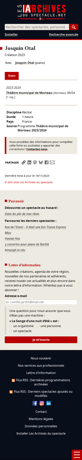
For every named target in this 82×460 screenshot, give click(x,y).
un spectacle (22, 331)
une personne (50, 326)
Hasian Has (12, 238)
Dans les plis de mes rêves (22, 214)
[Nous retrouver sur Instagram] (41, 404)
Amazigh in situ (15, 250)
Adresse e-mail (16, 296)
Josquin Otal (24, 63)
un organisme (23, 326)
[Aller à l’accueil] (42, 19)
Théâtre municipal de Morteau (29, 93)
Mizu (8, 233)
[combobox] (37, 27)
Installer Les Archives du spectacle (41, 433)
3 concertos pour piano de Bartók (27, 244)
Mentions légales (41, 419)
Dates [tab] (11, 75)
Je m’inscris (41, 340)
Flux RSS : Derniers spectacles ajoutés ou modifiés (43, 393)
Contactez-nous (36, 149)
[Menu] (77, 455)
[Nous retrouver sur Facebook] (35, 404)
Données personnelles (41, 426)
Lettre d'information (41, 373)
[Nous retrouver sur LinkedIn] (48, 404)
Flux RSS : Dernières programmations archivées (43, 382)
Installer (11, 34)
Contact (41, 412)
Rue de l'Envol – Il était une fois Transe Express (35, 227)
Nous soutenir (41, 358)
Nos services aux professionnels (41, 365)
